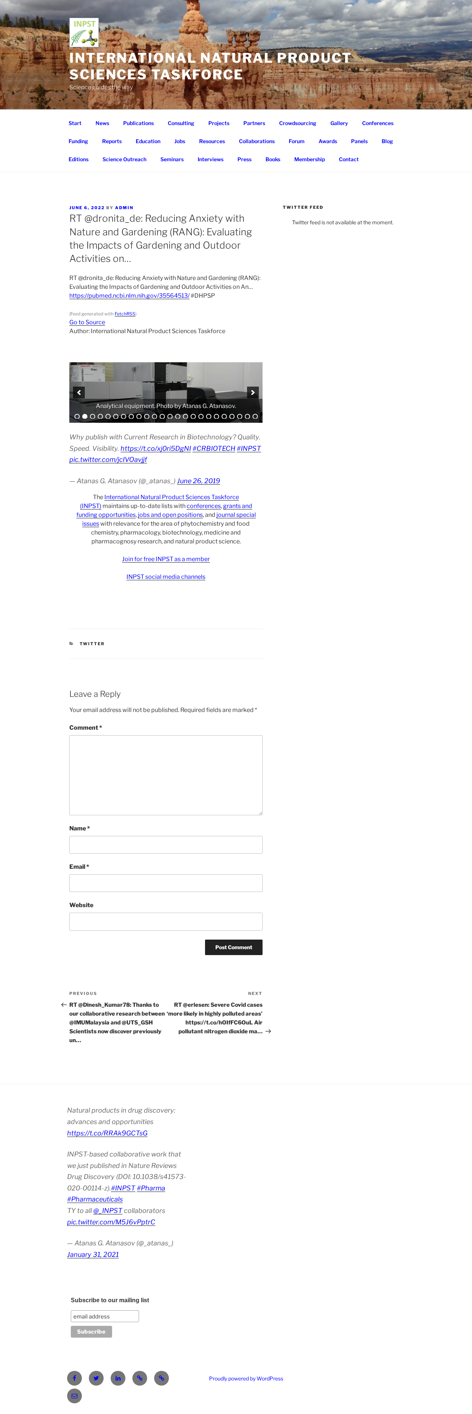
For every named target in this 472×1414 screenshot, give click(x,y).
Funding (78, 141)
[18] (208, 416)
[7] (123, 416)
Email (79, 866)
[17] (201, 416)
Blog (387, 141)
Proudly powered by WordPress (246, 1378)
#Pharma (151, 1188)
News (102, 123)
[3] (92, 416)
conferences (204, 505)
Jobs (179, 141)
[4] (100, 416)
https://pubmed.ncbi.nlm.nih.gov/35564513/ (129, 295)
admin (124, 207)
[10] (146, 416)
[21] (232, 416)
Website (81, 905)
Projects (218, 123)
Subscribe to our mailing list (110, 1300)
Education (148, 141)
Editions (78, 159)
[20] (224, 416)
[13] (170, 416)
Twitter (92, 643)
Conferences (377, 123)
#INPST (249, 448)
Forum (297, 141)
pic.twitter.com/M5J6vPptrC (111, 1222)
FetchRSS (125, 314)
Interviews (210, 159)
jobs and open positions (170, 514)
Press (244, 159)
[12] (162, 416)
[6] (115, 416)
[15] (185, 416)
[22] (239, 416)
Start (75, 123)
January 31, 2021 (93, 1254)
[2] (84, 416)
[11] (154, 416)
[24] (255, 416)
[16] (193, 416)
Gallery (339, 123)
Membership (309, 159)
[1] (77, 416)
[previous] (79, 392)
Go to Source (87, 322)
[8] (131, 416)
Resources (212, 141)
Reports (112, 141)
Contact (349, 159)
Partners (254, 123)
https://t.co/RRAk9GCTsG (107, 1133)
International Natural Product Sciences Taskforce (210, 66)
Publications (138, 123)
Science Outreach (124, 159)
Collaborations (257, 141)
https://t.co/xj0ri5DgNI (156, 448)
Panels (359, 141)
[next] (253, 392)
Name (79, 828)
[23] (247, 416)
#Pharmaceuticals (95, 1199)
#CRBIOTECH (213, 448)
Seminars (172, 159)
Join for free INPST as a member (166, 559)
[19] (216, 416)
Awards (328, 141)
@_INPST (107, 1210)
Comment (85, 727)
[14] (177, 416)
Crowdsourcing (297, 123)
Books (273, 159)
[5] (108, 416)
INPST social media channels (165, 576)
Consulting (181, 123)
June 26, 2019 (198, 481)
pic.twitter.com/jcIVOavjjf (108, 459)
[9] (139, 416)
